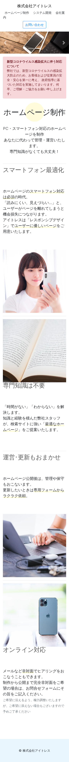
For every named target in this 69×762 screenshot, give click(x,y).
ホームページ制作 (17, 13)
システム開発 (42, 13)
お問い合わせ (34, 25)
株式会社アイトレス (34, 5)
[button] (5, 43)
